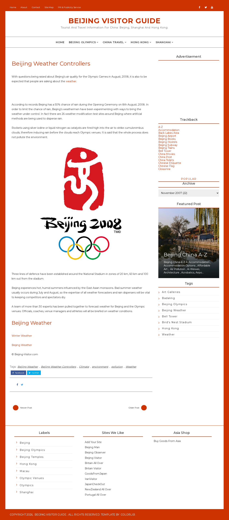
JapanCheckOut (95, 484)
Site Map (49, 7)
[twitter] (205, 7)
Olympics (26, 485)
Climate (84, 366)
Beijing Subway (167, 145)
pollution (117, 366)
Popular (188, 178)
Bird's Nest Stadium (177, 322)
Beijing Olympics (82, 42)
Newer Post (26, 407)
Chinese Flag (166, 166)
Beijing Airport (167, 136)
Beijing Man (92, 447)
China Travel (113, 42)
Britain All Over (94, 463)
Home (13, 7)
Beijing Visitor (93, 457)
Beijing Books (167, 139)
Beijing (25, 442)
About (24, 7)
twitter (35, 373)
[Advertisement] (188, 87)
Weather (131, 366)
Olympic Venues (32, 478)
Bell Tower (164, 151)
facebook (19, 373)
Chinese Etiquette (169, 163)
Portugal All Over (95, 494)
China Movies (166, 154)
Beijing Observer (95, 452)
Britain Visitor (93, 468)
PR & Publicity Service (69, 7)
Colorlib (128, 514)
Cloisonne (164, 169)
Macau (25, 471)
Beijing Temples (32, 457)
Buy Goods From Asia (167, 441)
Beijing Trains (166, 148)
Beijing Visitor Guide (114, 20)
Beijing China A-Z (185, 255)
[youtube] (212, 7)
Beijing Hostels (167, 142)
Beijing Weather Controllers (58, 366)
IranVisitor (91, 479)
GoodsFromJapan (96, 473)
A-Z (160, 127)
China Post (165, 157)
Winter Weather (22, 335)
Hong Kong (140, 42)
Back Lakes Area (168, 132)
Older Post (133, 407)
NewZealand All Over (98, 489)
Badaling (168, 298)
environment (100, 366)
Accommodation (168, 130)
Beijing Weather (22, 345)
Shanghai (163, 42)
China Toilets (166, 160)
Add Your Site (93, 442)
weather (71, 81)
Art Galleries (171, 292)
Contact (36, 7)
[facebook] (199, 7)
